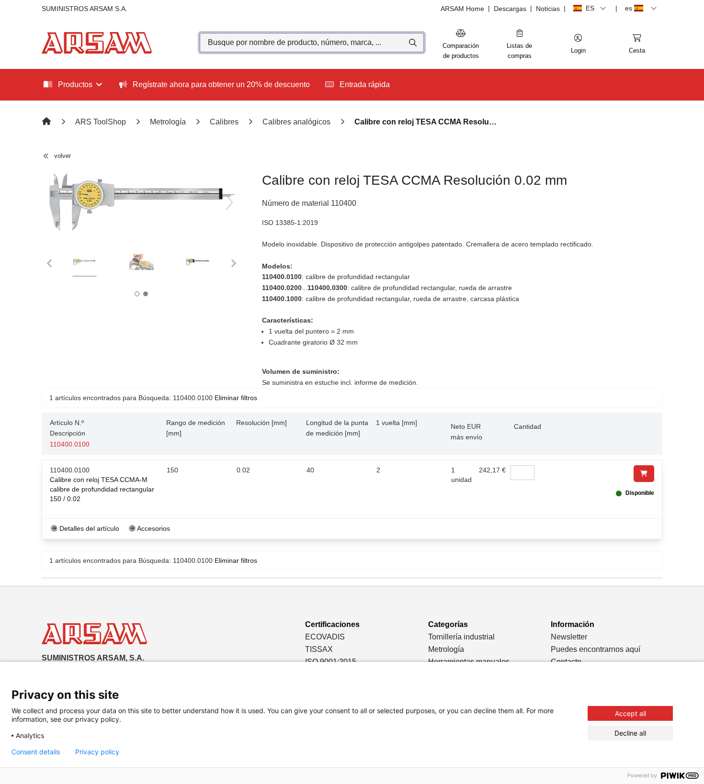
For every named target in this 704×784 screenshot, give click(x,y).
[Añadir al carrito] (644, 473)
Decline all (630, 733)
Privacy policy (97, 752)
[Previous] (53, 202)
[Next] (229, 202)
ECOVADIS (325, 637)
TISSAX (319, 649)
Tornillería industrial (461, 637)
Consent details (35, 752)
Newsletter (569, 637)
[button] (578, 44)
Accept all (630, 713)
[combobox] (312, 42)
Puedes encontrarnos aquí (595, 649)
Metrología (446, 649)
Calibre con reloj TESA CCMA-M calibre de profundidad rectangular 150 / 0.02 (102, 489)
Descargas (510, 8)
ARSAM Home (462, 8)
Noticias (548, 8)
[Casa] (47, 122)
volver (62, 155)
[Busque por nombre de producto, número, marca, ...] (412, 43)
